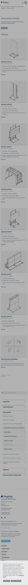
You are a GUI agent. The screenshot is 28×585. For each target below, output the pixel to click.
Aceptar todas (6, 581)
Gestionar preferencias (16, 581)
